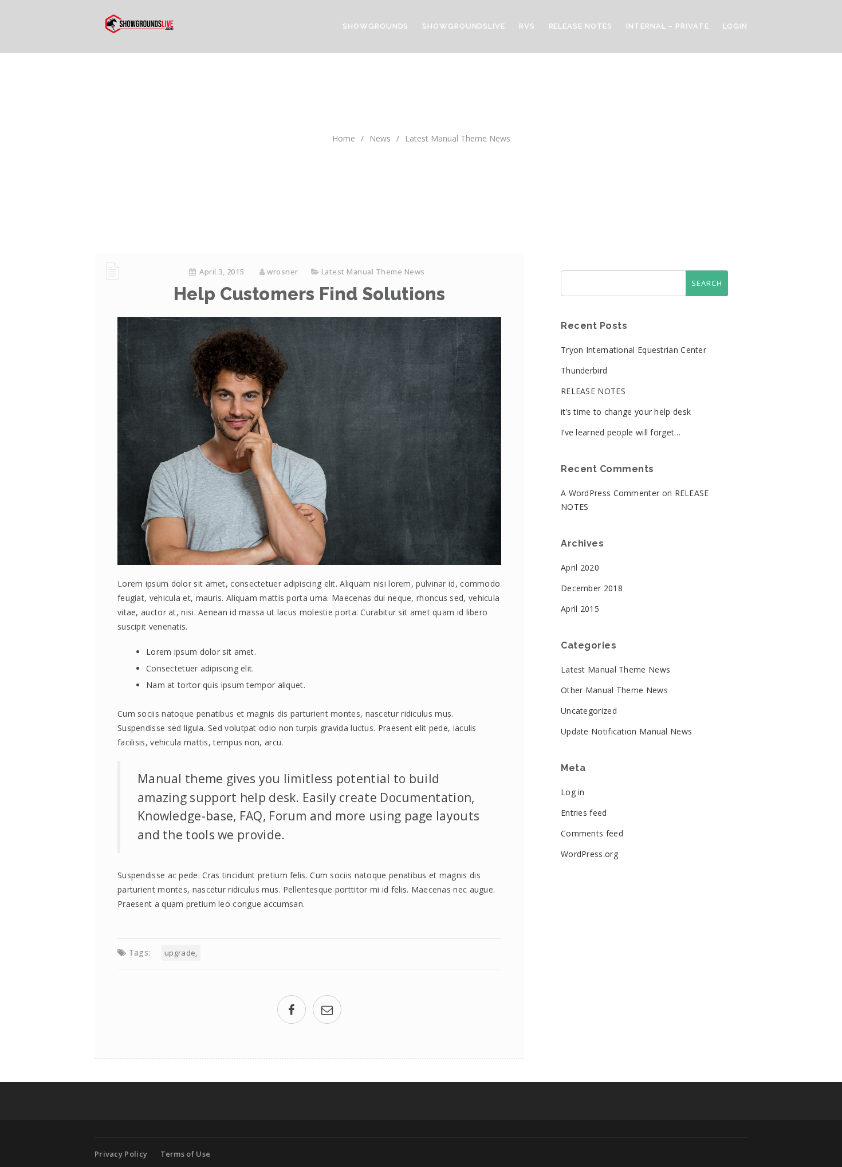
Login (735, 26)
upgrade (179, 953)
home (343, 138)
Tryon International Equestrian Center (633, 349)
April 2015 (580, 608)
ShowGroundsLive (463, 26)
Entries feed (584, 812)
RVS (527, 26)
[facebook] (291, 1010)
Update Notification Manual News (626, 731)
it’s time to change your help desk (626, 411)
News (380, 138)
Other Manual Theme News (614, 690)
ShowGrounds (375, 26)
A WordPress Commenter (610, 493)
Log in (573, 792)
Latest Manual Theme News (457, 138)
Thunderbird (584, 370)
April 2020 (580, 567)
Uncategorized (589, 710)
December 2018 (592, 588)
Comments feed (592, 833)
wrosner (282, 271)
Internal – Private (667, 26)
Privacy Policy (121, 1154)
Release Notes (581, 26)
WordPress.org (589, 853)
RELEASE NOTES (593, 391)
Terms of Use (185, 1154)
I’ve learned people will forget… (621, 432)
